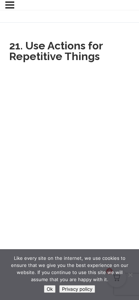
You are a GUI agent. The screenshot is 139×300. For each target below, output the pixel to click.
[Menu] (10, 5)
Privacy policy (77, 289)
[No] (130, 274)
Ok (50, 289)
